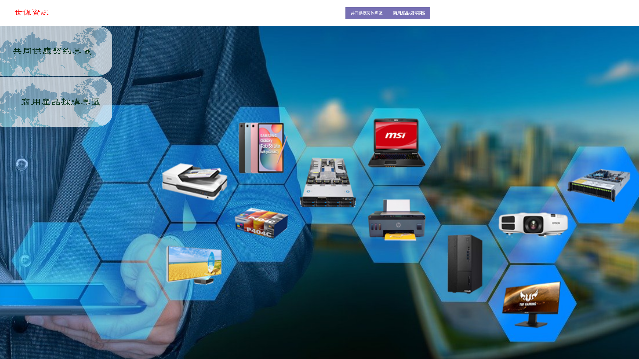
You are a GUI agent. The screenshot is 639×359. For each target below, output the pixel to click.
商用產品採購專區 (409, 13)
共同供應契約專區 (367, 13)
